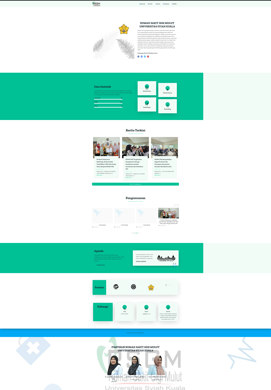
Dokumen (166, 4)
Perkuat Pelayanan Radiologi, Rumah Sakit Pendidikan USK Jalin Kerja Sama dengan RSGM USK (146, 221)
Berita (158, 4)
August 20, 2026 (100, 169)
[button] (178, 205)
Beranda (142, 4)
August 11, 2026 (129, 171)
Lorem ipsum (102, 225)
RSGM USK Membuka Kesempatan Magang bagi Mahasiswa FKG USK (169, 226)
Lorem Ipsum (124, 225)
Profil (150, 4)
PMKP (174, 4)
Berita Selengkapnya (135, 184)
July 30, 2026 (157, 169)
